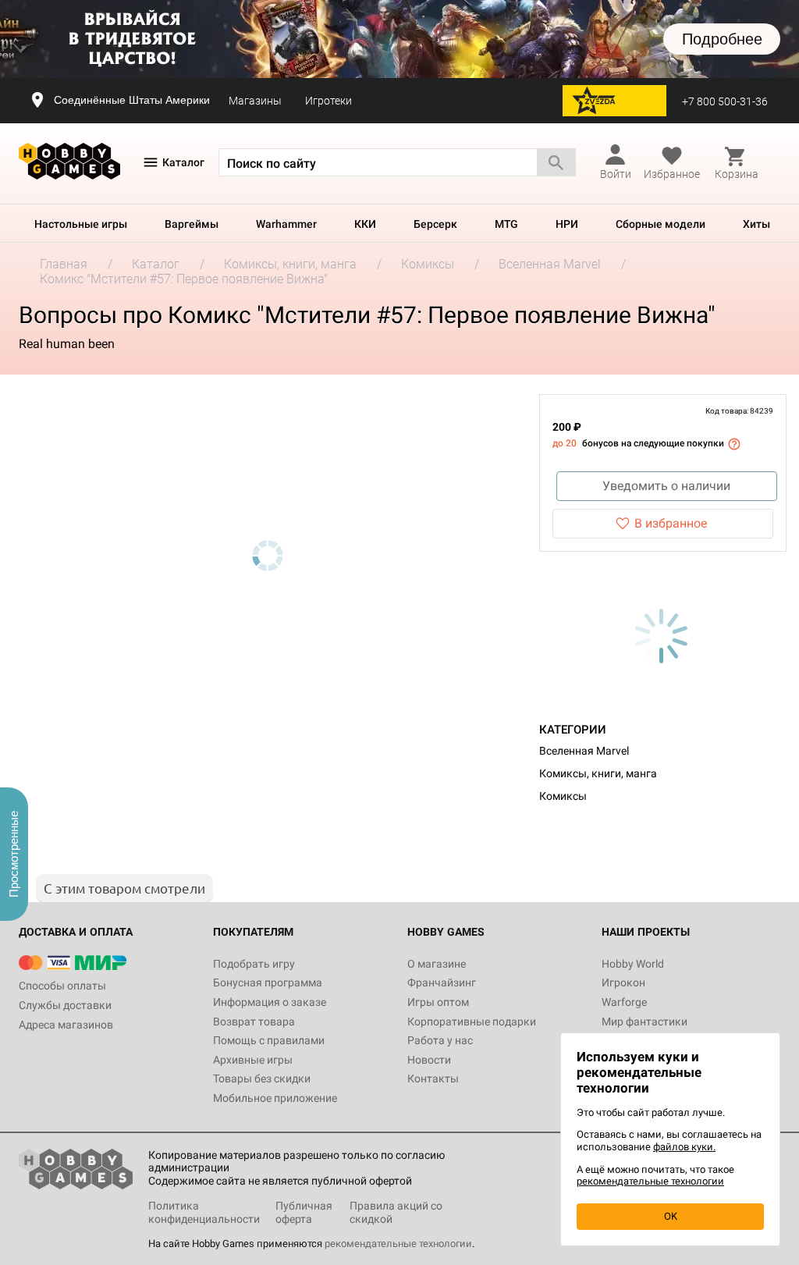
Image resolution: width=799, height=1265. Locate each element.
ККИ (365, 224)
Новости (429, 1060)
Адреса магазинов (66, 1024)
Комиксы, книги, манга (598, 773)
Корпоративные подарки (471, 1021)
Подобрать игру (254, 964)
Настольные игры (80, 224)
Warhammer (286, 224)
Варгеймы (191, 224)
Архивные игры (253, 1060)
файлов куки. (684, 1147)
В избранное (670, 523)
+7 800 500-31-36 (725, 101)
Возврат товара (254, 1021)
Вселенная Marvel (584, 750)
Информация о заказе (269, 1002)
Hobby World (633, 964)
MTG (506, 224)
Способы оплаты (62, 985)
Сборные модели (660, 224)
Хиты (756, 224)
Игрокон (623, 982)
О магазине (436, 964)
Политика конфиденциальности (204, 1212)
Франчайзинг (441, 982)
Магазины (255, 100)
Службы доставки (65, 1005)
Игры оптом (438, 1002)
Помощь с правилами (269, 1040)
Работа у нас (440, 1040)
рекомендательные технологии (398, 1243)
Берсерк (435, 224)
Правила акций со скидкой (396, 1212)
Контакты (433, 1078)
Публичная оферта (303, 1212)
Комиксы (563, 796)
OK (670, 1216)
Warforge (624, 1002)
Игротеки (328, 100)
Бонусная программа (267, 982)
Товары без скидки (262, 1078)
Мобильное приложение (275, 1098)
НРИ (567, 224)
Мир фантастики (644, 1021)
